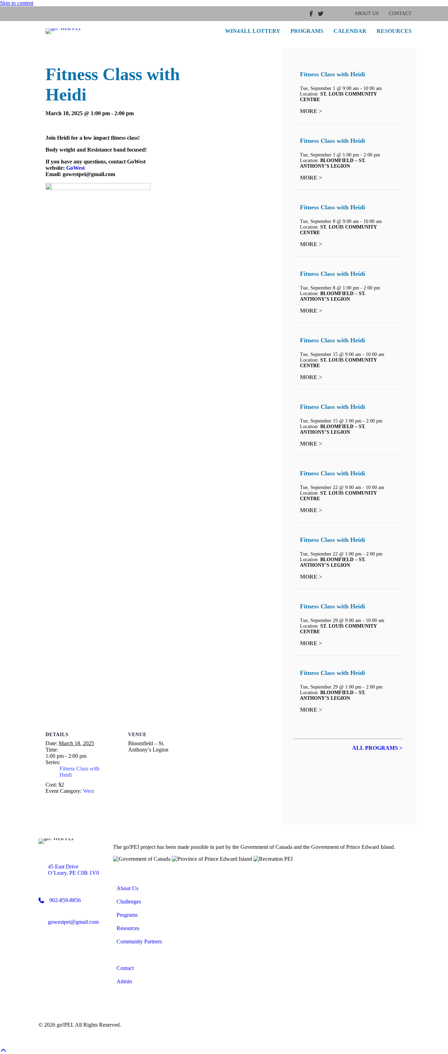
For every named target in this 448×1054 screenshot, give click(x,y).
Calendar (350, 31)
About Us (366, 13)
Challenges (129, 902)
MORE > (311, 111)
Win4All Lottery (252, 31)
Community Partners (139, 941)
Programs (306, 31)
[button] (3, 1051)
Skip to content (16, 3)
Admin (124, 981)
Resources (394, 31)
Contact (400, 13)
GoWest (75, 168)
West (88, 791)
